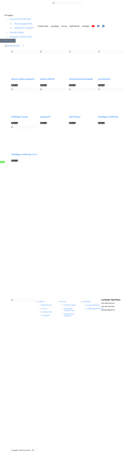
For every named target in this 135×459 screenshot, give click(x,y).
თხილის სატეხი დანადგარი (22, 79)
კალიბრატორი (104, 79)
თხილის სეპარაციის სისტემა (81, 79)
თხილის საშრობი (47, 79)
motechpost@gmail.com (108, 310)
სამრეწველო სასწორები (108, 117)
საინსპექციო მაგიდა (19, 117)
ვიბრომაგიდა (74, 117)
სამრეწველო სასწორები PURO (24, 154)
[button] (8, 41)
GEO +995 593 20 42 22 (108, 303)
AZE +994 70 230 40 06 (107, 306)
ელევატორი (45, 117)
